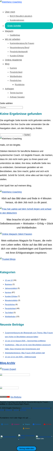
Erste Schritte (14, 25)
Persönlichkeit (16, 72)
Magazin (9, 31)
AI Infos (23, 410)
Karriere (13, 68)
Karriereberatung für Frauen (22, 43)
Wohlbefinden (16, 76)
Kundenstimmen (17, 20)
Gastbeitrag (15, 35)
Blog (7, 64)
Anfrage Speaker (17, 97)
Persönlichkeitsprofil (19, 52)
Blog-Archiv (7, 362)
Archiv (16, 410)
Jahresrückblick (11, 288)
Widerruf (8, 410)
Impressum (26, 408)
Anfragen (9, 89)
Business (8, 284)
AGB (2, 410)
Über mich (10, 12)
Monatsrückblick (11, 300)
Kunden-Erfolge (17, 56)
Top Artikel (9, 313)
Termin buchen (16, 93)
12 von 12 (9, 280)
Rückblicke (20, 85)
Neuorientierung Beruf (19, 47)
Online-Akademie (13, 60)
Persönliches (15, 80)
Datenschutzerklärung (41, 408)
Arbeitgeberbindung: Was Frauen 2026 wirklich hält (25, 353)
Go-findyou (15, 397)
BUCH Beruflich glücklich (21, 16)
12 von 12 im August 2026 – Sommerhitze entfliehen (25, 341)
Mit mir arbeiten (12, 39)
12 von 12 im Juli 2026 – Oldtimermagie (20, 357)
